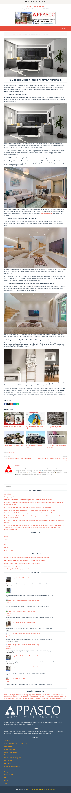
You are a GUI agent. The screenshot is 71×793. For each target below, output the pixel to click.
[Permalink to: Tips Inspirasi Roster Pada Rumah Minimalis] (57, 418)
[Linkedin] (36, 2)
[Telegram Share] (14, 404)
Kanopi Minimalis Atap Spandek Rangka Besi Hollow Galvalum (22, 563)
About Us (7, 741)
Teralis (6, 539)
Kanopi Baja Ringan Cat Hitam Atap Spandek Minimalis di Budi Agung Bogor (26, 557)
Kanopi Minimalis (54, 696)
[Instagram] (34, 2)
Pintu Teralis (8, 763)
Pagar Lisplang (26, 695)
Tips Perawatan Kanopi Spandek (13, 445)
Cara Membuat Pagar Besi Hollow (38, 696)
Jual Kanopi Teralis (21, 789)
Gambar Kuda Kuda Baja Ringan (39, 698)
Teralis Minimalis (36, 695)
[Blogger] (45, 2)
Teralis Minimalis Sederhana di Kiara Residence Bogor (18, 457)
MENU (63, 28)
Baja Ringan (7, 542)
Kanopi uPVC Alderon (10, 752)
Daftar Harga (8, 746)
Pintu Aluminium (24, 698)
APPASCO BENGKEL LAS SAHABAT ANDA (15, 743)
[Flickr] (42, 2)
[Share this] (5, 404)
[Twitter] (28, 2)
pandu (17, 466)
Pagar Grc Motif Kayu (57, 695)
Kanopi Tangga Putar (10, 497)
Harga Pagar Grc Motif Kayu (12, 696)
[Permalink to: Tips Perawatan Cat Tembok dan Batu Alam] (57, 437)
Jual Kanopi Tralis (35, 6)
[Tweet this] (8, 404)
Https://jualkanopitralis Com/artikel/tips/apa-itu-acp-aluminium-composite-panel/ (28, 499)
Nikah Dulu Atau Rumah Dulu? (13, 426)
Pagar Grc (63, 696)
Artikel (11, 452)
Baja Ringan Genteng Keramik (13, 566)
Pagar (6, 547)
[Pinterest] (31, 2)
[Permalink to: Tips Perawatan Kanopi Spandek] (14, 437)
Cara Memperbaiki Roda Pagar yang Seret (16, 569)
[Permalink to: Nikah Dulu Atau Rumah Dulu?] (14, 418)
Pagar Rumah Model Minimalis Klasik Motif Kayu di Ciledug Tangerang (25, 560)
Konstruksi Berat (9, 550)
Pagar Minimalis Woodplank (12, 758)
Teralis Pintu (24, 696)
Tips (14, 452)
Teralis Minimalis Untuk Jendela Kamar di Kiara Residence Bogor (52, 458)
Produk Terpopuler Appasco (12, 766)
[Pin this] (11, 404)
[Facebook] (26, 2)
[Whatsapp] (17, 404)
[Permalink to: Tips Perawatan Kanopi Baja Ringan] (35, 437)
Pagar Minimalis (16, 695)
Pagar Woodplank (9, 760)
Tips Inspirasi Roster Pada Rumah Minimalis (54, 427)
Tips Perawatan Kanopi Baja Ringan (34, 446)
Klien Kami (7, 755)
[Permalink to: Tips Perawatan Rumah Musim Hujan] (35, 418)
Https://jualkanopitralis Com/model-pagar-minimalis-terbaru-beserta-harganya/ (27, 507)
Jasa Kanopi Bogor (9, 749)
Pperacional (7, 494)
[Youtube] (39, 2)
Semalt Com (7, 695)
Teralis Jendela (46, 695)
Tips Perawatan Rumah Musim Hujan (34, 427)
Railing (6, 545)
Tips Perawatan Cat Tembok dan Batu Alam (56, 446)
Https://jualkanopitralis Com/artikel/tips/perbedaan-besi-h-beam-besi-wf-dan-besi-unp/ (29, 510)
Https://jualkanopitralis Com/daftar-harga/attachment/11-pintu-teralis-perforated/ (28, 513)
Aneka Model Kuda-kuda (11, 698)
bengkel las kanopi (46, 213)
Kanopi (6, 536)
